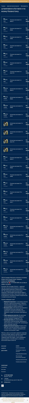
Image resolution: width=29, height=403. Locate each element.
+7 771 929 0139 (8, 375)
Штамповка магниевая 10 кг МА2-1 (16, 270)
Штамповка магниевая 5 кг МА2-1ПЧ (16, 141)
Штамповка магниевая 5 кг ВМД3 (16, 98)
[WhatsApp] (2, 386)
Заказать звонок (8, 376)
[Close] (27, 400)
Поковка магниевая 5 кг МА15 (16, 55)
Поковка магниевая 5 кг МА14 (16, 46)
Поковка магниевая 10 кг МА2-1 (16, 201)
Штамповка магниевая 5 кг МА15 (16, 124)
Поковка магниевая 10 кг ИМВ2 (16, 175)
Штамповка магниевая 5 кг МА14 (16, 115)
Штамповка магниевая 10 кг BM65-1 (16, 227)
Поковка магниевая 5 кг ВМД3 (16, 29)
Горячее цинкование (20, 347)
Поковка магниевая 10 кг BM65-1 (16, 158)
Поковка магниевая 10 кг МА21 (16, 218)
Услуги (3, 348)
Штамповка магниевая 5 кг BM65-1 (16, 89)
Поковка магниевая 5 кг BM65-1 (16, 20)
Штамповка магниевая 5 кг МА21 (16, 149)
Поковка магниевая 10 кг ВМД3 (16, 167)
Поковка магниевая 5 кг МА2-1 (16, 63)
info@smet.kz (7, 382)
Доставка (4, 350)
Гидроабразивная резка (21, 353)
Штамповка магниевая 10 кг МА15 (16, 261)
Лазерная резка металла (21, 359)
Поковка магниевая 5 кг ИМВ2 (16, 38)
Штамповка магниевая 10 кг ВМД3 (16, 235)
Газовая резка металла (21, 361)
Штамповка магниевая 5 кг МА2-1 (16, 132)
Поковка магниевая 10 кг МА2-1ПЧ (16, 210)
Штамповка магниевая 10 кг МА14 (16, 253)
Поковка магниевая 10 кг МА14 (16, 184)
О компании (3, 367)
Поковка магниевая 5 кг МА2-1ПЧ (16, 72)
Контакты (3, 371)
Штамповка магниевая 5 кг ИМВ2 (16, 106)
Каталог (3, 346)
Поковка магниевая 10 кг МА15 (16, 192)
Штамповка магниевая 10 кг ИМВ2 (16, 244)
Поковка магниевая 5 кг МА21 (16, 81)
